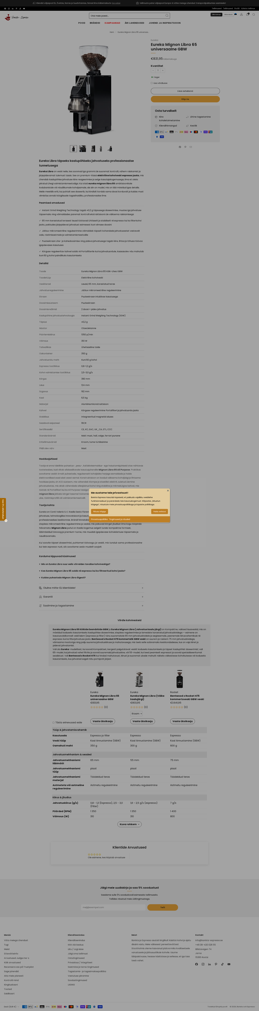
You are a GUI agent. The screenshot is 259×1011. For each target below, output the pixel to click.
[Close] (168, 490)
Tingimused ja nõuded (119, 519)
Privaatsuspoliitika (99, 519)
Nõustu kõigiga (99, 511)
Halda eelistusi (159, 511)
